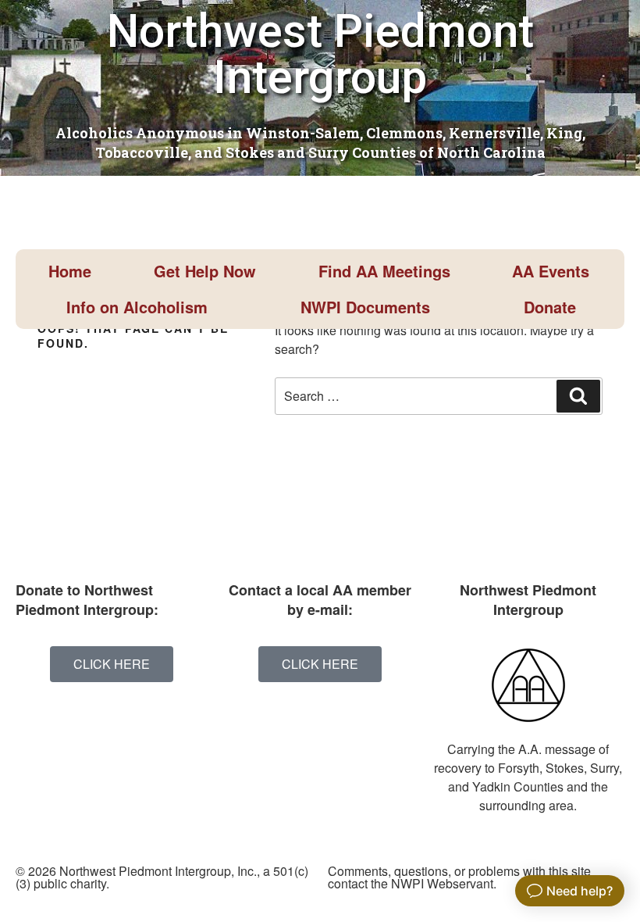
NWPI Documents (365, 306)
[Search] (578, 396)
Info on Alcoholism (137, 306)
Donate (550, 306)
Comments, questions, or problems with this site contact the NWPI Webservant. (459, 877)
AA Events (550, 270)
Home (69, 270)
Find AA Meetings (384, 270)
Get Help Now (205, 270)
